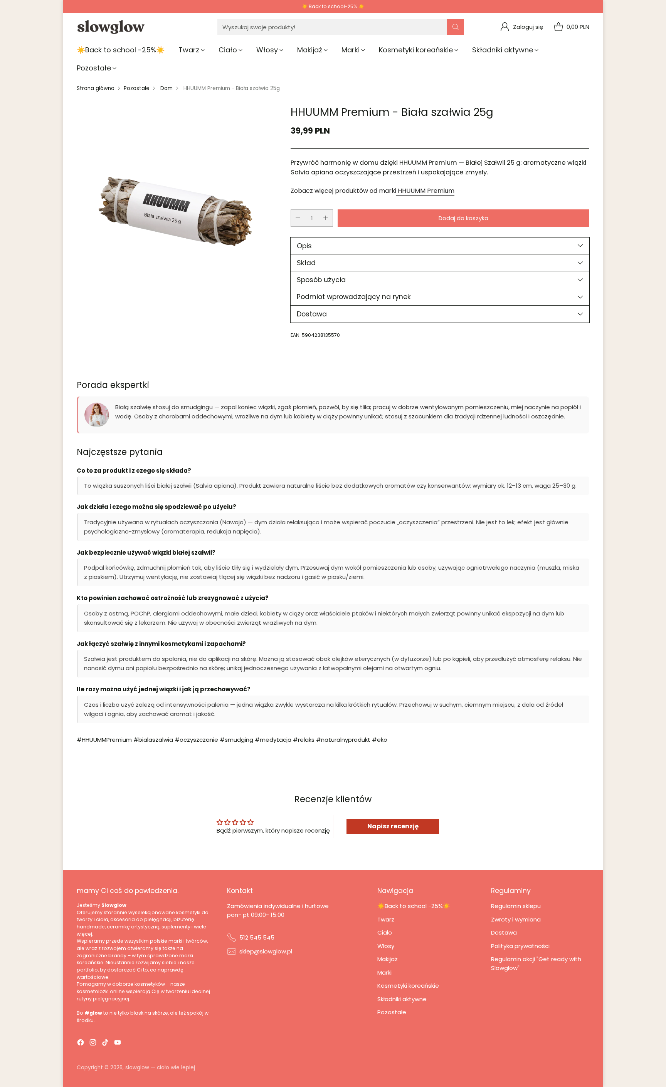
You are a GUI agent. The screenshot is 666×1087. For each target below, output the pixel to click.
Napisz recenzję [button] (393, 826)
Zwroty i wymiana (516, 919)
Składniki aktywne (402, 999)
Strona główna (95, 88)
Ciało (384, 932)
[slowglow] (111, 27)
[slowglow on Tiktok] (105, 1044)
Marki (384, 972)
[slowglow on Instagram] (93, 1044)
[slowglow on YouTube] (117, 1044)
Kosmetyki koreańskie (408, 986)
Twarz (385, 919)
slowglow (137, 1067)
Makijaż (387, 959)
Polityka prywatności (520, 946)
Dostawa (504, 932)
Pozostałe (137, 88)
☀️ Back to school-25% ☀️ (333, 6)
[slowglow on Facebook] (80, 1044)
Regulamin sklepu (516, 906)
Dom (166, 88)
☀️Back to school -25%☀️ (413, 906)
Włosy (385, 946)
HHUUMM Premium (425, 190)
